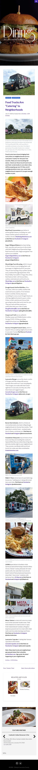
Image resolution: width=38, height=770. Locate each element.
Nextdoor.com (11, 654)
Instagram (25, 239)
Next (34, 736)
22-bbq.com (18, 577)
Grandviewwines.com (11, 450)
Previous (4, 736)
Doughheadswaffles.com (12, 308)
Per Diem (13, 695)
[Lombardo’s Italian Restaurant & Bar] (19, 718)
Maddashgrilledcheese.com (23, 236)
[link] (19, 763)
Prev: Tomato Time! (8, 668)
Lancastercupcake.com (12, 643)
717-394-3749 (7, 744)
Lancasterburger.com (11, 392)
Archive (8, 97)
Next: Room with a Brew (28, 668)
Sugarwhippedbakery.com (13, 255)
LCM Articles (16, 97)
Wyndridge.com (10, 281)
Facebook (17, 239)
